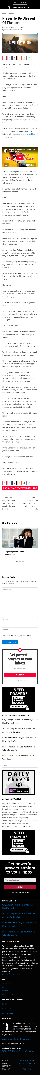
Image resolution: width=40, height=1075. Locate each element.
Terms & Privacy (26, 1060)
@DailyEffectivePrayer (11, 974)
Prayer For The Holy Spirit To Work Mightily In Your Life (30, 503)
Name (6, 619)
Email (6, 630)
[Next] (34, 543)
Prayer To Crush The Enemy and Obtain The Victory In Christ (9, 503)
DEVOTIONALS (8, 1013)
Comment (8, 590)
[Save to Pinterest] (4, 58)
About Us (6, 983)
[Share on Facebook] (9, 58)
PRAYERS (6, 1004)
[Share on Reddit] (19, 58)
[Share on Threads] (14, 58)
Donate (5, 990)
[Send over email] (29, 58)
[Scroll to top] (38, 1069)
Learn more (25, 826)
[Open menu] (38, 7)
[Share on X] (24, 58)
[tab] (16, 561)
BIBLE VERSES (7, 1009)
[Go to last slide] (6, 543)
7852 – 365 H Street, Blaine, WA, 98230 (18, 1051)
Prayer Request (8, 994)
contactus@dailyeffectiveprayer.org (16, 1039)
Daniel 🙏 (7, 27)
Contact (5, 987)
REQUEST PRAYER (20, 3)
